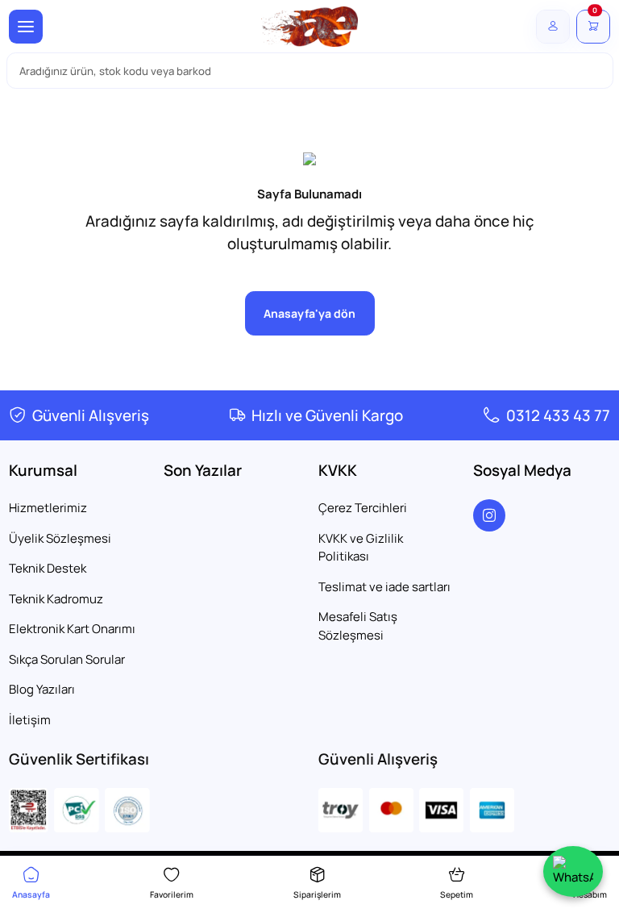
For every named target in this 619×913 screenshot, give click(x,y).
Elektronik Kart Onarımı (72, 628)
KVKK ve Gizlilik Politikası (360, 547)
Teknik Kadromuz (56, 598)
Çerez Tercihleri (362, 507)
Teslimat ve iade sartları (384, 586)
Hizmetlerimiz (48, 507)
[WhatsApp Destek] (573, 871)
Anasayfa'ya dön (309, 313)
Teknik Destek (47, 568)
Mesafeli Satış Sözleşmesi (357, 626)
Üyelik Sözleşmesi (60, 538)
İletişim (30, 719)
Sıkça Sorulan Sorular (67, 659)
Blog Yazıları (42, 689)
